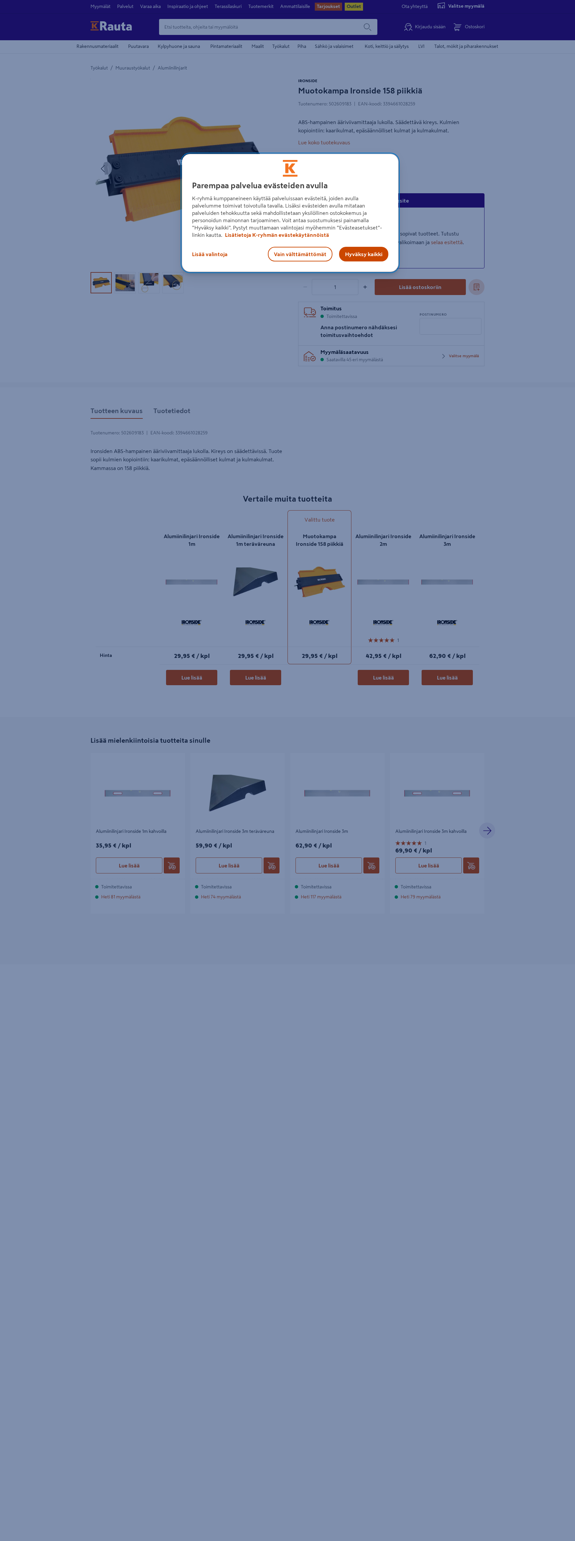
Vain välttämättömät (300, 254)
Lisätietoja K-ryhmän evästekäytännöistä (276, 234)
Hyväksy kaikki (363, 254)
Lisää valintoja (210, 254)
